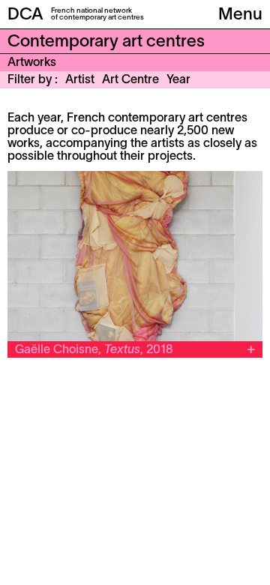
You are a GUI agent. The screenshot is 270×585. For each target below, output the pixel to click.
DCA (26, 15)
